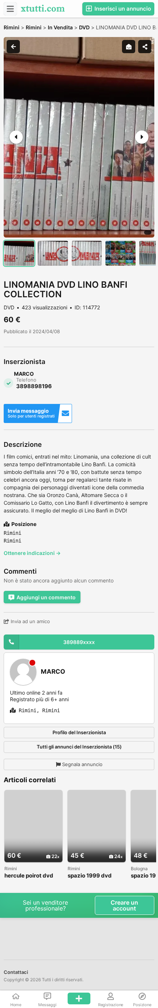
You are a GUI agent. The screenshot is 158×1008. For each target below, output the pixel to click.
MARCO (53, 671)
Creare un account (124, 905)
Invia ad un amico (29, 621)
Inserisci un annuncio (122, 8)
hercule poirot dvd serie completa (28, 876)
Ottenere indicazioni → (32, 553)
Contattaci (16, 972)
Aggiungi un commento (46, 597)
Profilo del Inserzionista (79, 732)
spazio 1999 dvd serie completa (90, 876)
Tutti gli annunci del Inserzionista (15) (79, 747)
